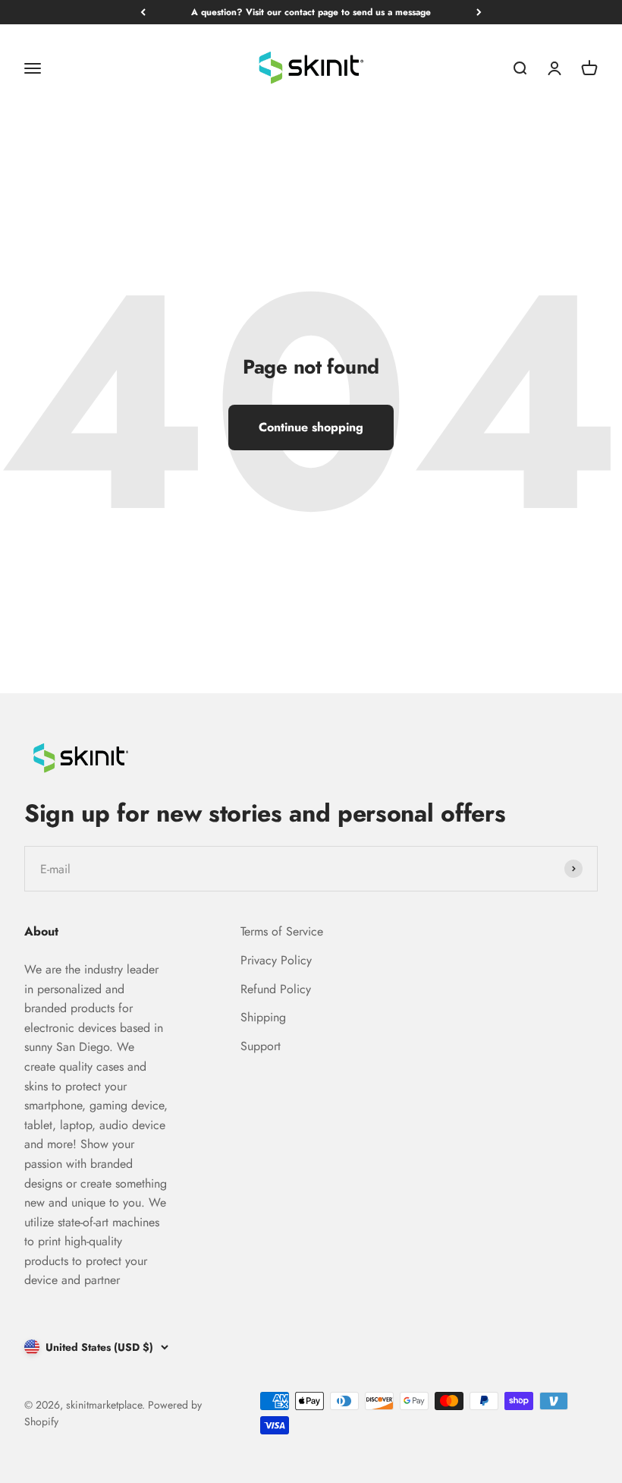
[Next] (479, 12)
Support (260, 1046)
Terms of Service (281, 931)
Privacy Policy (276, 960)
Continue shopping (311, 427)
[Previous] (143, 12)
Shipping (263, 1017)
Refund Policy (275, 989)
